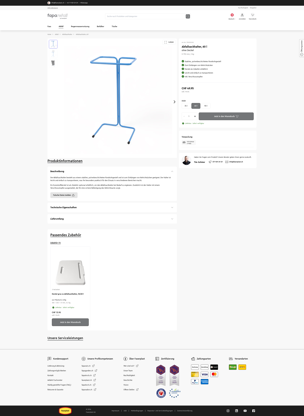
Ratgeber (253, 8)
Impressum (115, 411)
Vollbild (170, 42)
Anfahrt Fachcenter (55, 380)
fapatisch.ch (86, 385)
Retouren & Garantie (55, 390)
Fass (49, 26)
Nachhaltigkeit (243, 8)
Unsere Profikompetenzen (100, 359)
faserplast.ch (87, 380)
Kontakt (50, 375)
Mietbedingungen (137, 411)
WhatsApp (84, 3)
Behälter (100, 26)
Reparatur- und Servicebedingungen (160, 411)
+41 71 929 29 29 (72, 3)
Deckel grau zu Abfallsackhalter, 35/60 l (68, 294)
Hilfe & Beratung (53, 8)
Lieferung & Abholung (56, 366)
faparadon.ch (87, 390)
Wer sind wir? (129, 366)
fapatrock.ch (87, 375)
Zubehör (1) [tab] (55, 243)
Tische (114, 26)
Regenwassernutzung (80, 26)
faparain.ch (86, 366)
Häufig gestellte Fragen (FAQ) (59, 385)
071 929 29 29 (218, 162)
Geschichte (128, 380)
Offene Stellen (129, 390)
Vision (126, 385)
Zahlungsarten (204, 359)
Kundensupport (60, 359)
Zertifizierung (167, 359)
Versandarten (241, 359)
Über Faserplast (137, 359)
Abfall (61, 26)
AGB (125, 411)
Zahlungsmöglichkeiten (57, 371)
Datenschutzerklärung (184, 411)
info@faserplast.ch (57, 3)
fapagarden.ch (87, 371)
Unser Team (128, 371)
